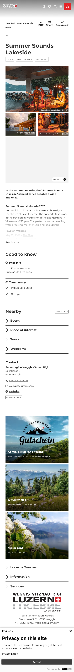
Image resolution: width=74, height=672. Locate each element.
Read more (12, 242)
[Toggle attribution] (65, 179)
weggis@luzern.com (47, 622)
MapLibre (57, 179)
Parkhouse (29, 238)
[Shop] (67, 6)
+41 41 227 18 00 (24, 622)
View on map (62, 311)
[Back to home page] (10, 6)
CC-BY (65, 110)
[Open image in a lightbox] (37, 602)
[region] (37, 160)
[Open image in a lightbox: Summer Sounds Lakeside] (37, 89)
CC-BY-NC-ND (30, 134)
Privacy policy (10, 653)
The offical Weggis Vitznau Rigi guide (19, 25)
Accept (37, 662)
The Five (28, 235)
